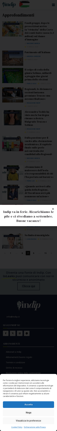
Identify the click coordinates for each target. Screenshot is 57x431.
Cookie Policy (16, 427)
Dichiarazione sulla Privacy (35, 427)
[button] (53, 209)
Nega (28, 412)
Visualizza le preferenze (28, 420)
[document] (28, 215)
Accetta (29, 404)
